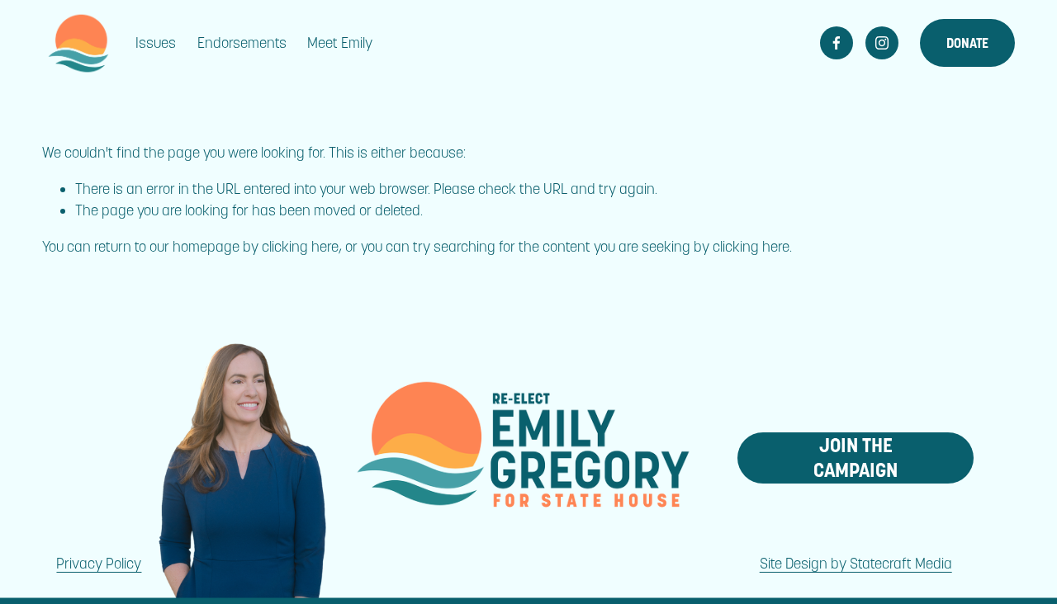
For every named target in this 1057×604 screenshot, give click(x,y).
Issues (155, 43)
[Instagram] (881, 42)
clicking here (300, 247)
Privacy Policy (98, 563)
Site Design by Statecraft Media (856, 563)
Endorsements (242, 43)
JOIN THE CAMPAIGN (855, 458)
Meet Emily (339, 43)
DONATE (967, 43)
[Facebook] (836, 42)
